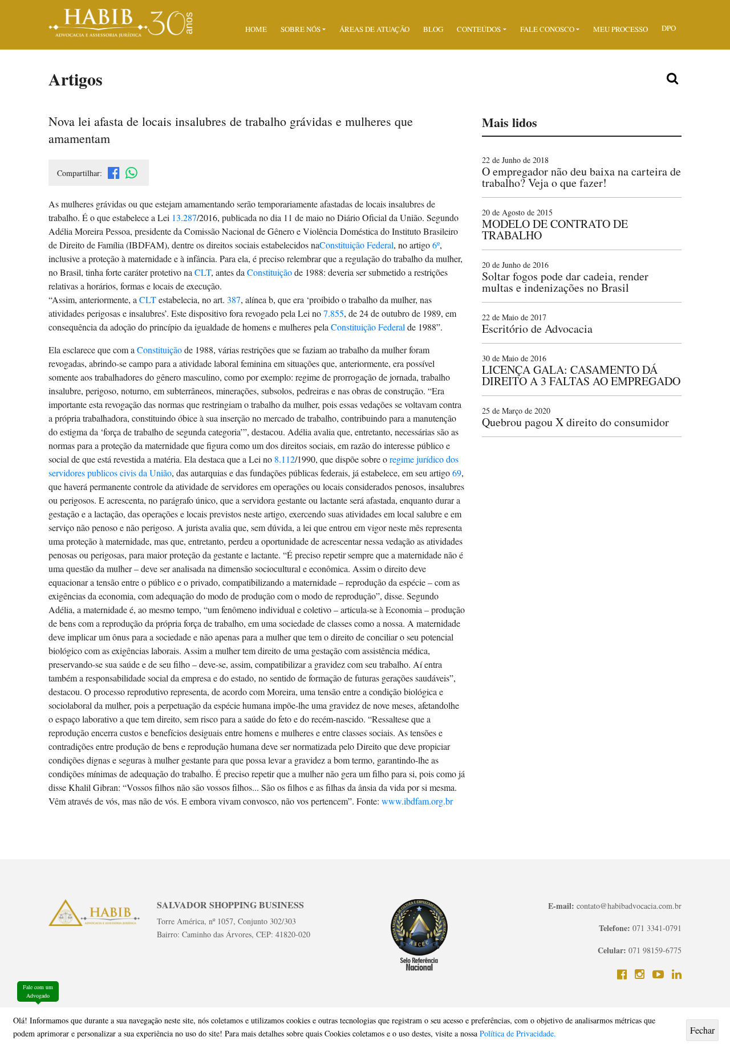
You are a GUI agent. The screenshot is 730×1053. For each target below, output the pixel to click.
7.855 (333, 313)
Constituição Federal (356, 245)
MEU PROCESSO (620, 29)
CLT (202, 272)
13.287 (184, 217)
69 (456, 473)
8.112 (284, 459)
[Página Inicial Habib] (121, 21)
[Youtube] (658, 974)
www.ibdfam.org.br (417, 801)
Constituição (269, 272)
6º (436, 245)
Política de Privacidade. (518, 1033)
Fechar (702, 1030)
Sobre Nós (301, 29)
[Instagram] (639, 974)
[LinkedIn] (677, 974)
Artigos (75, 78)
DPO (669, 28)
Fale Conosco (547, 29)
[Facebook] (622, 974)
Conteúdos (479, 29)
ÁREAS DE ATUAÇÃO (374, 29)
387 (234, 299)
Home (256, 29)
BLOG (433, 29)
